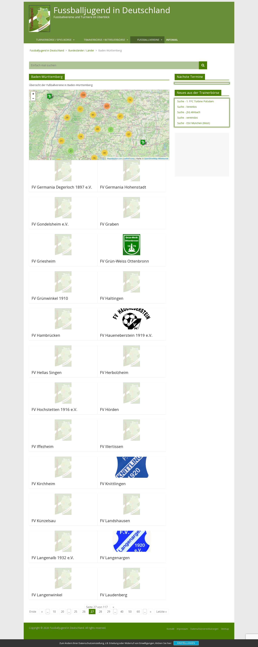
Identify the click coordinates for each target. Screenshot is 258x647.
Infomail (172, 39)
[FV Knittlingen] (132, 459)
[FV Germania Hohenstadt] (131, 162)
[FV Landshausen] (131, 496)
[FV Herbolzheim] (131, 348)
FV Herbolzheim (114, 372)
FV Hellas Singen (47, 372)
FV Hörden (109, 409)
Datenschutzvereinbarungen (204, 628)
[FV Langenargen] (132, 533)
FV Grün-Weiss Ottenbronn (124, 261)
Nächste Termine (190, 77)
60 (138, 612)
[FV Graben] (131, 199)
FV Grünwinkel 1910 (50, 298)
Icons (132, 158)
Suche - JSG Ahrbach (188, 112)
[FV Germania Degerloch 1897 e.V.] (63, 162)
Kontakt (170, 628)
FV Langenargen (115, 557)
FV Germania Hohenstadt (123, 187)
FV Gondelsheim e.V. (50, 224)
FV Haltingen (111, 298)
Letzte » (161, 612)
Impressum (182, 628)
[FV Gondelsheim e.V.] (63, 199)
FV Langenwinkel (47, 594)
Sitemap (225, 628)
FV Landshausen (115, 520)
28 (100, 612)
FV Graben (109, 224)
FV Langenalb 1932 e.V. (53, 557)
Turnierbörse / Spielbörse (53, 39)
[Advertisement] (202, 155)
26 (83, 612)
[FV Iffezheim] (63, 422)
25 (75, 612)
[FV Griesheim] (63, 236)
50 (130, 612)
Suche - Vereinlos (187, 106)
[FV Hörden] (131, 385)
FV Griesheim (43, 261)
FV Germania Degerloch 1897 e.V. (62, 187)
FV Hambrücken (46, 335)
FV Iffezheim (43, 446)
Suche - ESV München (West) (193, 123)
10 (54, 612)
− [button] (33, 98)
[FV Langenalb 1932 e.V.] (63, 533)
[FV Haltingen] (131, 273)
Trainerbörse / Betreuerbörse (104, 39)
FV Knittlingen (113, 483)
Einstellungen (186, 643)
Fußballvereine (148, 39)
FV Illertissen (111, 446)
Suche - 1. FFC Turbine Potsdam (195, 101)
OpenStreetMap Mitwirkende (156, 158)
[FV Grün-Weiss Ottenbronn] (131, 236)
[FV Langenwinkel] (63, 570)
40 (121, 612)
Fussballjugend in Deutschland (112, 10)
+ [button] (33, 94)
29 (108, 612)
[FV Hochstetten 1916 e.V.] (63, 385)
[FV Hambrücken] (63, 310)
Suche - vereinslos (187, 117)
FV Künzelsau (44, 520)
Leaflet (126, 158)
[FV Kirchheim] (63, 459)
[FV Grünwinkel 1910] (63, 273)
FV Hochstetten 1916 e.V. (54, 409)
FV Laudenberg (113, 594)
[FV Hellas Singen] (63, 348)
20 (62, 612)
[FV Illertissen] (131, 422)
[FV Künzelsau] (63, 496)
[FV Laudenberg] (131, 570)
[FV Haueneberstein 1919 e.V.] (132, 310)
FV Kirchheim (43, 483)
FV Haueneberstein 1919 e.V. (126, 335)
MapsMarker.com (114, 158)
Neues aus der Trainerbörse (198, 92)
